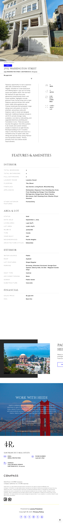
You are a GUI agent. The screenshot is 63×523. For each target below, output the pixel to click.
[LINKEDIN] (25, 516)
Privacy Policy (38, 512)
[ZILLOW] (41, 516)
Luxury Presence (36, 509)
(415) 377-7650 (39, 458)
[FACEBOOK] (21, 516)
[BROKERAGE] (33, 516)
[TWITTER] (29, 516)
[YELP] (37, 516)
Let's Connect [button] (31, 421)
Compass (11, 488)
